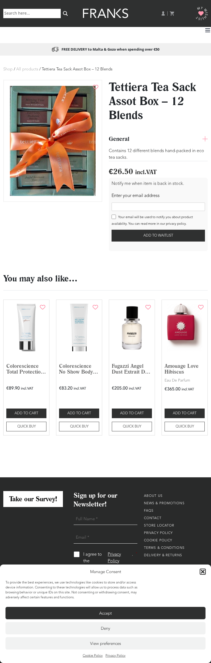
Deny (105, 628)
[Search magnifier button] (65, 13)
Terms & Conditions (164, 548)
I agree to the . (110, 557)
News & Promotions (164, 503)
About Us (153, 496)
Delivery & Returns (163, 555)
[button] (203, 571)
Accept (105, 613)
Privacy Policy (116, 655)
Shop (8, 69)
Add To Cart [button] (26, 413)
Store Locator (159, 525)
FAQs (149, 511)
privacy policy (176, 224)
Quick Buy (26, 426)
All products (27, 69)
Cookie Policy (93, 655)
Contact (153, 518)
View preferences (105, 643)
